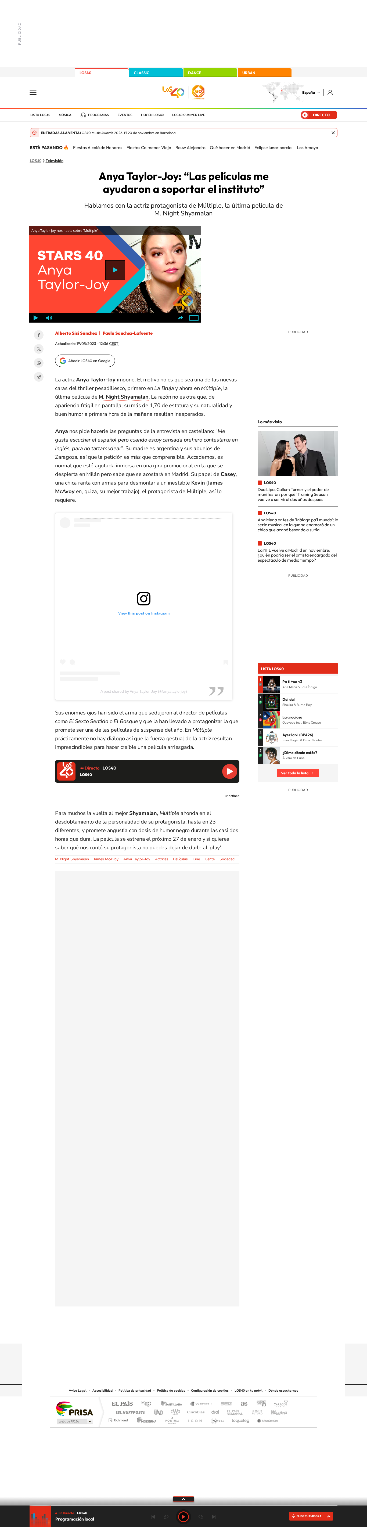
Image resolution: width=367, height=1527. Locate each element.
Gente (210, 859)
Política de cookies (171, 1390)
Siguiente (213, 1517)
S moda (217, 1419)
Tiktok (162, 1333)
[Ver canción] (271, 684)
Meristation (267, 1419)
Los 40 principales (148, 1404)
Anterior (153, 1517)
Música (65, 115)
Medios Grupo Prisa (74, 1421)
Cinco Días (195, 1410)
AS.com (241, 1404)
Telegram (39, 377)
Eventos (125, 115)
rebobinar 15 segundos (166, 1517)
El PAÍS (122, 1404)
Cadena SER (225, 1404)
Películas (180, 859)
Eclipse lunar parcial (273, 147)
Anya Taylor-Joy (136, 859)
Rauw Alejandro (190, 147)
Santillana (173, 1404)
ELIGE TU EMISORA (309, 1516)
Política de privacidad (134, 1390)
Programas (98, 115)
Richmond (118, 1419)
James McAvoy (106, 859)
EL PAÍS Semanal (235, 1410)
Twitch (205, 1333)
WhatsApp (39, 363)
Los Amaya (307, 147)
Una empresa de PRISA (74, 1408)
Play (183, 1516)
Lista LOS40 (40, 115)
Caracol (279, 1404)
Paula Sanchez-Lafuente (128, 333)
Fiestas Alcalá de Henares (97, 147)
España (308, 92)
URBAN (248, 72)
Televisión (54, 161)
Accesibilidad (102, 1390)
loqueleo (241, 1419)
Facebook (39, 335)
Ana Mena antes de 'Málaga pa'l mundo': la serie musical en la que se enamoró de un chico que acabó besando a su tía (298, 524)
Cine (196, 859)
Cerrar (333, 133)
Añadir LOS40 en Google (89, 360)
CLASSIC (141, 72)
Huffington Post (129, 1410)
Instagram (151, 1333)
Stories (215, 1333)
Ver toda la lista (294, 773)
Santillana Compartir (201, 1404)
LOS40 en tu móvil (248, 1390)
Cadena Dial (215, 1410)
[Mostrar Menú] (36, 92)
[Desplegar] (183, 1498)
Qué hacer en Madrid (230, 147)
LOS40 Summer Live (188, 115)
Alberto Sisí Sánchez (76, 333)
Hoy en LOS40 (152, 115)
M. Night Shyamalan (72, 859)
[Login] (330, 92)
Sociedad (227, 859)
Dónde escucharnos (283, 1390)
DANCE (195, 72)
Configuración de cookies (210, 1390)
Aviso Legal (78, 1390)
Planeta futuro (255, 1410)
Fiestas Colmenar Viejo (149, 147)
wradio (174, 1410)
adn (259, 1404)
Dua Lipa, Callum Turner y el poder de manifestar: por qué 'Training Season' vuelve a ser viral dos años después (293, 494)
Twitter (39, 349)
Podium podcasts (171, 1419)
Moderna (145, 1419)
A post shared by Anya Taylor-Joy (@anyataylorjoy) (143, 691)
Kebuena (274, 1410)
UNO (159, 1410)
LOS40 (85, 72)
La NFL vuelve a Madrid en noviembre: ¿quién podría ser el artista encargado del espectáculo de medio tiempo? (297, 555)
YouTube (172, 1333)
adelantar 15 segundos (200, 1517)
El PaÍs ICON (195, 1419)
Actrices (161, 859)
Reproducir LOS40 (229, 771)
